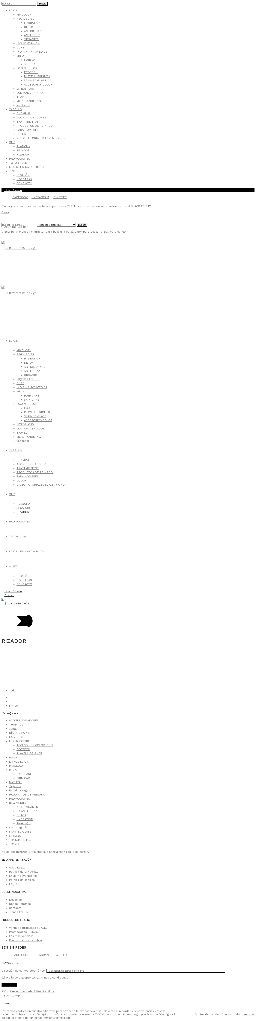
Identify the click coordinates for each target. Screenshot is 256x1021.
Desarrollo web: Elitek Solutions (32, 991)
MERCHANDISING (28, 101)
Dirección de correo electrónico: (23, 970)
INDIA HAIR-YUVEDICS (31, 51)
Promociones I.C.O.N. (23, 932)
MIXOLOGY (23, 14)
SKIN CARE (31, 64)
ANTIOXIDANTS (34, 31)
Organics (15, 786)
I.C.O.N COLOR (19, 741)
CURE (20, 47)
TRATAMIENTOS (27, 121)
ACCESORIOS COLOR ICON (34, 745)
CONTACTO (24, 183)
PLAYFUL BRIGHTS (37, 76)
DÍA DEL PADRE (20, 732)
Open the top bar (16, 226)
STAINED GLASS (35, 80)
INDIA (13, 757)
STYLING (15, 835)
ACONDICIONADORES (31, 117)
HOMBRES (16, 737)
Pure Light (23, 823)
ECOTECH (31, 72)
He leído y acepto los (36, 977)
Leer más (248, 1014)
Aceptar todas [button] (231, 1014)
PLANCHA (23, 146)
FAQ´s (13, 884)
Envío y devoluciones (23, 875)
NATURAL (15, 782)
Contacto (15, 908)
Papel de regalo (20, 790)
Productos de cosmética (25, 940)
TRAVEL (21, 97)
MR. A (20, 55)
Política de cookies (22, 880)
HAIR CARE (31, 60)
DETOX (29, 27)
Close (5, 212)
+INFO (13, 171)
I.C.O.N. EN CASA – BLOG (26, 167)
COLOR (21, 134)
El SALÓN (23, 175)
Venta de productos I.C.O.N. (28, 927)
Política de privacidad (23, 871)
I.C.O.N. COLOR (26, 68)
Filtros (13, 705)
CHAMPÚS (23, 113)
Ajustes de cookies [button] (207, 1014)
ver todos (23, 105)
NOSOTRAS (24, 179)
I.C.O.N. (14, 10)
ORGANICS (31, 39)
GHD (12, 142)
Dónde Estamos (20, 904)
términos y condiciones (52, 977)
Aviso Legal (17, 867)
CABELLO (15, 109)
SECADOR (23, 150)
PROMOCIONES (19, 158)
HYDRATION (32, 23)
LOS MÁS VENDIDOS (30, 93)
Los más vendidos (21, 936)
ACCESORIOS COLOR (38, 84)
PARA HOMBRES (27, 130)
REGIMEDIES (25, 18)
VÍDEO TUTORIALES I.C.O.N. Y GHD (40, 138)
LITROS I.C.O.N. (19, 761)
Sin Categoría (18, 827)
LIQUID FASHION (28, 43)
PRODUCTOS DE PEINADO (34, 125)
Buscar (42, 3)
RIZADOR (22, 154)
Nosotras (15, 899)
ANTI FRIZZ (32, 35)
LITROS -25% (25, 88)
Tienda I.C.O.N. (19, 912)
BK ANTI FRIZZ (26, 811)
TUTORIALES (18, 162)
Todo (12, 690)
